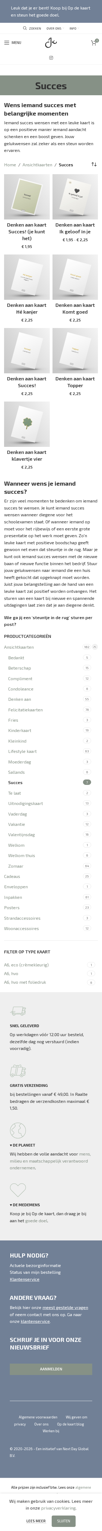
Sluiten (63, 1521)
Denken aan (19, 699)
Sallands (16, 772)
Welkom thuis (21, 855)
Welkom (16, 845)
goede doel (36, 1220)
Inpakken (13, 897)
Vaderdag (17, 813)
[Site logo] (51, 41)
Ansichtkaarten (19, 647)
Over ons (41, 1424)
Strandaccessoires (22, 918)
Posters (12, 907)
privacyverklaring (58, 1507)
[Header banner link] (51, 11)
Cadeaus (12, 876)
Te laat (14, 792)
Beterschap (19, 667)
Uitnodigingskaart (25, 803)
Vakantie (16, 824)
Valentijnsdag (21, 834)
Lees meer (36, 1521)
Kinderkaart (19, 730)
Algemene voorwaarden (38, 1417)
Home (10, 164)
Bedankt (16, 657)
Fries (13, 719)
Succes (15, 782)
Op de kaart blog (70, 1424)
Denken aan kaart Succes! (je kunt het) (27, 231)
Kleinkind (17, 740)
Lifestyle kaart (22, 751)
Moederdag (19, 761)
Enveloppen (16, 886)
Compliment (20, 678)
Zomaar (15, 865)
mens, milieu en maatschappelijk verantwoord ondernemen (50, 1160)
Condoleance (20, 688)
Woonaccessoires (21, 928)
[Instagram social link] (51, 58)
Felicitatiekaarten (25, 709)
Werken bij (51, 1431)
